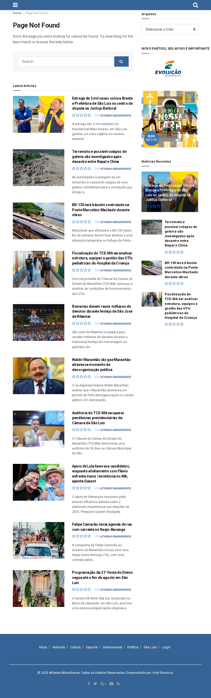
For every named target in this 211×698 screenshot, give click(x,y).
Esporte (92, 647)
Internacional (112, 647)
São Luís (150, 647)
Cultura (75, 647)
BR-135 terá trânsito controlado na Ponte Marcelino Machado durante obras (100, 210)
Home (17, 13)
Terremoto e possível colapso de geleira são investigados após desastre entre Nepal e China (99, 156)
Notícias (58, 647)
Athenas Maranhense (116, 115)
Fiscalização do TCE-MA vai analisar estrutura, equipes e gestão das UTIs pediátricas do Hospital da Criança (102, 258)
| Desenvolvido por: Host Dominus (149, 673)
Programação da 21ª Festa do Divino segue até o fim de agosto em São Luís (102, 577)
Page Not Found (36, 13)
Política (132, 647)
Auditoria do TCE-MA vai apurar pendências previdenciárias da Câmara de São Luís (98, 418)
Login (166, 647)
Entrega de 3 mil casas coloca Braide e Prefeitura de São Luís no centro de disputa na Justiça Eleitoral (102, 103)
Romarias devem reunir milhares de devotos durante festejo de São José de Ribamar (102, 311)
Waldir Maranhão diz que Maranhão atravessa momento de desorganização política (101, 365)
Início (43, 647)
